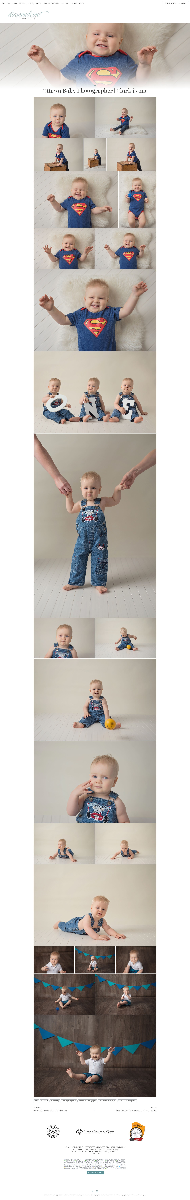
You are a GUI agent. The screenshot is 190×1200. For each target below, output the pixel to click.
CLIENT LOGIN (65, 3)
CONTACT (81, 3)
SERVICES (38, 3)
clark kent (44, 1101)
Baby (36, 1101)
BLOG (15, 3)
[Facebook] (93, 1191)
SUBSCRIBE (73, 3)
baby (95, 85)
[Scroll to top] (188, 842)
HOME (3, 3)
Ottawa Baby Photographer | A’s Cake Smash (50, 1109)
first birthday (54, 1101)
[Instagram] (97, 1191)
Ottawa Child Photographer (127, 1101)
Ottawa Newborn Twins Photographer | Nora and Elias (135, 1109)
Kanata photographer (69, 1101)
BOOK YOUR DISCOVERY (176, 3)
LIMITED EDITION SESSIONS (51, 3)
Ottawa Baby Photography (107, 1101)
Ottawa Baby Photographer (87, 1101)
